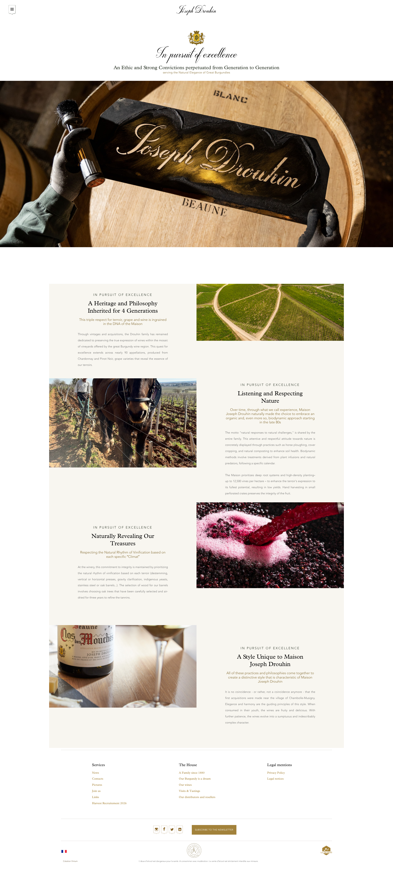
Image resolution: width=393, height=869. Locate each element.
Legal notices (275, 778)
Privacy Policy (276, 772)
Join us (96, 791)
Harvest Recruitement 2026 (109, 803)
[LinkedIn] (180, 830)
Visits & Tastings (189, 791)
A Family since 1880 (191, 772)
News (95, 772)
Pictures (97, 785)
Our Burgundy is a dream (195, 778)
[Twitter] (172, 830)
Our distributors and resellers (197, 797)
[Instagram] (156, 830)
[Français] (64, 850)
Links (95, 797)
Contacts (97, 778)
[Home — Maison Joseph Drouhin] (197, 10)
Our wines (185, 785)
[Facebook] (164, 830)
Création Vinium (70, 861)
